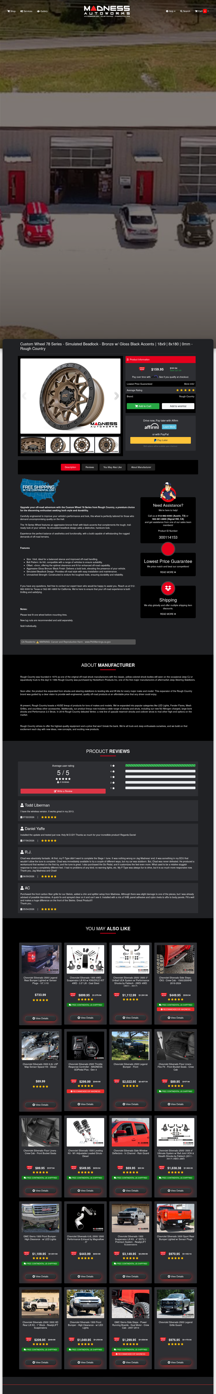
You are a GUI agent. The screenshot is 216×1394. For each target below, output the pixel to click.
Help (171, 11)
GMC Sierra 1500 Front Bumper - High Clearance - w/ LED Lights (40, 1238)
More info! (189, 383)
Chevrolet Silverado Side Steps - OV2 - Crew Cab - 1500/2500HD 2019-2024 (175, 980)
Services (27, 11)
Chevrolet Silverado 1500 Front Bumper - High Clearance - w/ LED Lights (85, 1324)
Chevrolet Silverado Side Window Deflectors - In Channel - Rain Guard (130, 1152)
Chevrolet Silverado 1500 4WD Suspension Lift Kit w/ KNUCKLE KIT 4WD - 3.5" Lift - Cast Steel (85, 980)
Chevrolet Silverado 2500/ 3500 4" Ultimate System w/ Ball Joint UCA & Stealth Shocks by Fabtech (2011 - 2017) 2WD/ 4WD (175, 1154)
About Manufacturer (141, 467)
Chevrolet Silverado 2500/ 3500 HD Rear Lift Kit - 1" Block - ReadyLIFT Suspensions (40, 1324)
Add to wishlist (178, 406)
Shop (13, 11)
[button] (117, 396)
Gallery (44, 11)
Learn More (169, 426)
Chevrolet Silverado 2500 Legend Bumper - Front (130, 1065)
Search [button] (186, 11)
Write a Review (64, 791)
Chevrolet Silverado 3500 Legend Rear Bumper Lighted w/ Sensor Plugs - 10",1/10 (40, 980)
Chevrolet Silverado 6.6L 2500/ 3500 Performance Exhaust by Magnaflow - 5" (85, 1239)
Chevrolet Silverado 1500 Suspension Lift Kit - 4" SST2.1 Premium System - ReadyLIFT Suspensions (130, 1240)
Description (70, 467)
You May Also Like (112, 467)
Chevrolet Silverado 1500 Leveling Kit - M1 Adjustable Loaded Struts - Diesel (85, 1153)
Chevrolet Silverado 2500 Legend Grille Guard (175, 1323)
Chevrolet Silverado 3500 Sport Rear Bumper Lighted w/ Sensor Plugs (175, 1238)
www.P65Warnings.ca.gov (98, 641)
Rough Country (186, 396)
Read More (167, 572)
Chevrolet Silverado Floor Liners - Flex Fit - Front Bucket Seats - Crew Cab (176, 1066)
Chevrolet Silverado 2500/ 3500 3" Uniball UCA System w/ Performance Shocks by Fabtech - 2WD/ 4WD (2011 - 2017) (130, 981)
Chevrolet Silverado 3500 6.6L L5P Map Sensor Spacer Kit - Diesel (40, 1065)
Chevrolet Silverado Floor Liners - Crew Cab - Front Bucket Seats (40, 1152)
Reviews (90, 467)
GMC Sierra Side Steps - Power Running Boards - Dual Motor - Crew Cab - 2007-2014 (130, 1324)
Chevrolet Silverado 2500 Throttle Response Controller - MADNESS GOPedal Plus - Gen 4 (85, 1066)
